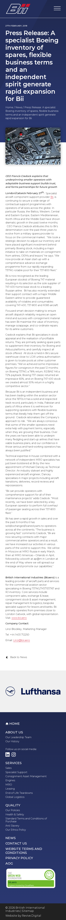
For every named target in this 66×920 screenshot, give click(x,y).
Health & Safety (14, 814)
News (18, 107)
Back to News (15, 657)
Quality (12, 805)
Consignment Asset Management (26, 776)
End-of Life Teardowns (19, 792)
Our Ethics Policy (15, 829)
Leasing (10, 788)
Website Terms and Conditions (23, 851)
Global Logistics (14, 797)
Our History (12, 741)
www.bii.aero (19, 617)
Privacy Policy (19, 858)
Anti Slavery (12, 825)
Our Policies (12, 810)
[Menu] (57, 9)
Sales (8, 768)
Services (13, 763)
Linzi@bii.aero (21, 640)
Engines (10, 780)
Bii (51, 196)
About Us (14, 732)
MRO (8, 784)
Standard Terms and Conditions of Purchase (26, 820)
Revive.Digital (31, 915)
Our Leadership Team (18, 737)
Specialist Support (16, 772)
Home (9, 107)
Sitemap (28, 911)
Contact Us (16, 843)
